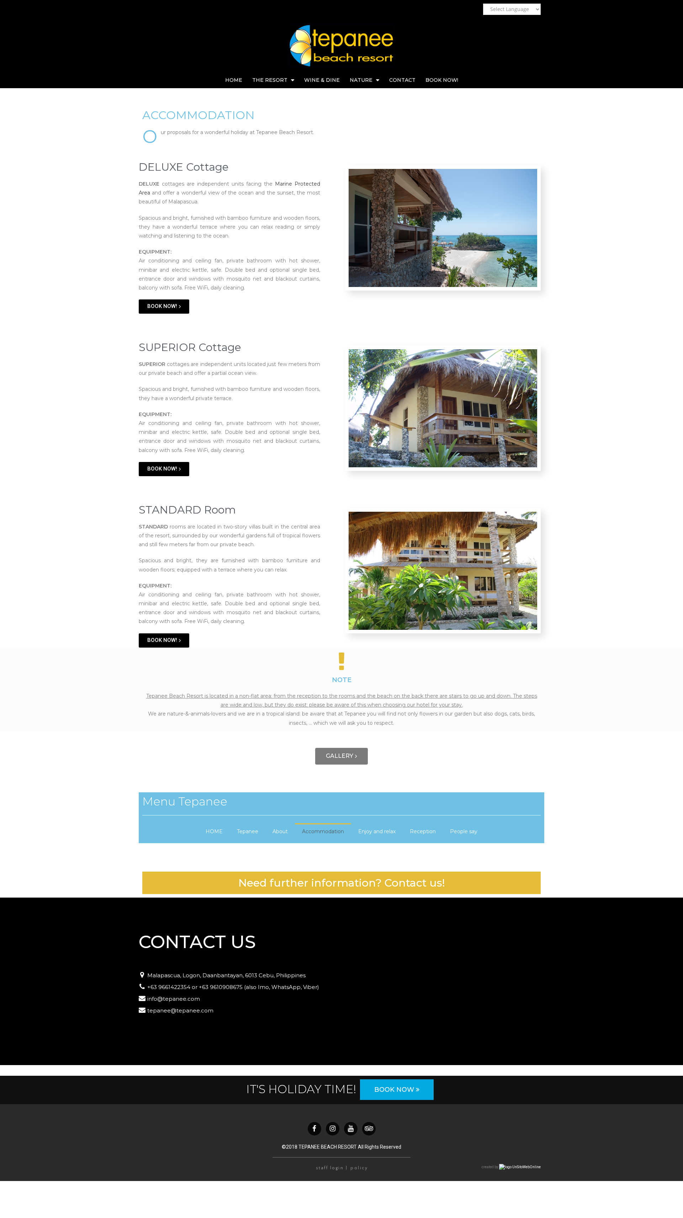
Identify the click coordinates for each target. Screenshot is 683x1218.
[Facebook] (314, 1128)
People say (463, 831)
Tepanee (247, 831)
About (280, 831)
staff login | (332, 1168)
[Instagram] (332, 1128)
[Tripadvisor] (369, 1128)
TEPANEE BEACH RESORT (327, 1147)
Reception (423, 831)
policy (359, 1168)
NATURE (361, 80)
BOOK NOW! (441, 80)
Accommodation (323, 831)
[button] (164, 306)
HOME (233, 80)
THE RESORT (269, 80)
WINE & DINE (322, 80)
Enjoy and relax (377, 831)
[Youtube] (351, 1128)
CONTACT (402, 80)
